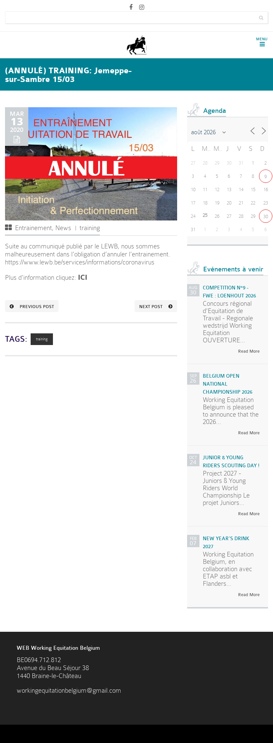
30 (265, 216)
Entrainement (33, 228)
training (90, 228)
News (63, 228)
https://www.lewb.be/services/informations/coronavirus (79, 262)
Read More (249, 351)
